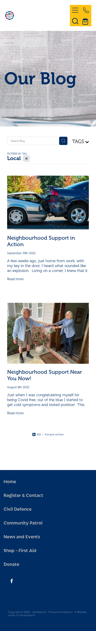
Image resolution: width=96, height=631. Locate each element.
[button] (75, 21)
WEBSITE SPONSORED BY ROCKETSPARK (48, 625)
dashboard (39, 612)
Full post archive (54, 434)
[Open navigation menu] (75, 10)
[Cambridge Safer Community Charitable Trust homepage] (35, 15)
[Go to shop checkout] (86, 21)
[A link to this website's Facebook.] (11, 581)
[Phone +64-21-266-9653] (86, 10)
